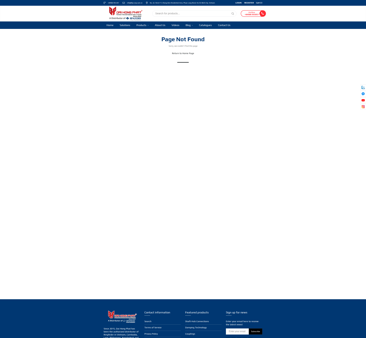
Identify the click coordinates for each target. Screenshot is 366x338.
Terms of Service (153, 327)
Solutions (125, 25)
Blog (188, 25)
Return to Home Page (183, 53)
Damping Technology (196, 327)
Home (110, 25)
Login (238, 3)
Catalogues (205, 25)
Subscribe (255, 331)
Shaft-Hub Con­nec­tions (197, 321)
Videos (175, 25)
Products (141, 25)
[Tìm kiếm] (232, 13)
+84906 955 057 (113, 3)
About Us (160, 25)
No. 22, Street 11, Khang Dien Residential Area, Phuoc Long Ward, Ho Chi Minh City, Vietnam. (182, 3)
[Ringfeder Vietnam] (125, 13)
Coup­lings (190, 333)
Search (147, 321)
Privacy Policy (151, 333)
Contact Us (224, 25)
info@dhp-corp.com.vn (134, 3)
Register (249, 3)
